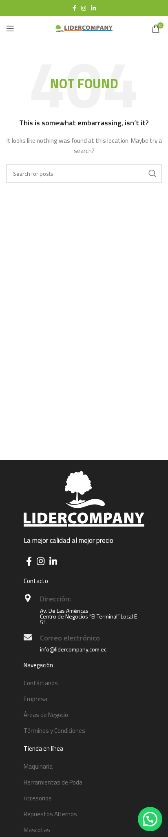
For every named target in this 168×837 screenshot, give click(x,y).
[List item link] (84, 683)
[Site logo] (84, 28)
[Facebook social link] (74, 8)
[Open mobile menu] (10, 28)
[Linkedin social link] (93, 8)
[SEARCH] (152, 173)
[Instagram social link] (83, 8)
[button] (150, 819)
